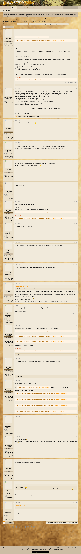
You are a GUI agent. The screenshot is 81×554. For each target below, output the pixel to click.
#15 (76, 380)
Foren (14, 7)
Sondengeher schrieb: (21, 286)
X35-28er (8, 47)
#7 (76, 201)
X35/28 (10, 342)
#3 (76, 120)
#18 (76, 460)
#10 (76, 264)
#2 (76, 88)
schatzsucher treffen (33, 24)
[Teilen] (74, 30)
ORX (11, 321)
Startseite (6, 7)
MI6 (9, 345)
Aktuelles (20, 7)
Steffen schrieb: (19, 505)
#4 (76, 142)
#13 (76, 325)
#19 (76, 482)
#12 (76, 305)
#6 (76, 183)
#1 (76, 30)
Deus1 (10, 341)
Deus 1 (10, 46)
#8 (76, 223)
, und (28, 116)
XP (6, 46)
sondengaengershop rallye (45, 24)
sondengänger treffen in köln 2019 (60, 24)
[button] (24, 7)
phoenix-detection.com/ (23, 24)
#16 (76, 416)
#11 (76, 283)
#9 (76, 242)
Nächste (10, 27)
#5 (76, 161)
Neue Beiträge (6, 10)
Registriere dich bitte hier (42, 37)
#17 (76, 436)
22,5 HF (10, 344)
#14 (76, 358)
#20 (76, 502)
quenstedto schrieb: (20, 485)
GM (9, 104)
